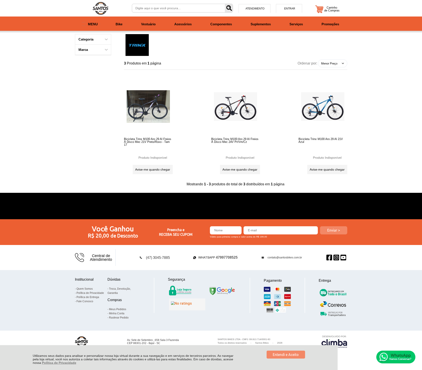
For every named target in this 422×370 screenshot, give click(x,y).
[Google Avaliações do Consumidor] (187, 304)
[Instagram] (336, 257)
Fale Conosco (84, 301)
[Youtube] (343, 257)
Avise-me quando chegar (152, 169)
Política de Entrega (87, 297)
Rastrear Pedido (119, 317)
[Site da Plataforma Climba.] (334, 341)
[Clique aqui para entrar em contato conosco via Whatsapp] (395, 357)
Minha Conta (116, 313)
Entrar (289, 8)
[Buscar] (229, 8)
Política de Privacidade (59, 362)
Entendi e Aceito (286, 355)
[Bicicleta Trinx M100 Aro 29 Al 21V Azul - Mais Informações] (323, 106)
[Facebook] (329, 257)
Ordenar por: (307, 63)
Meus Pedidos (117, 309)
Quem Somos (84, 288)
